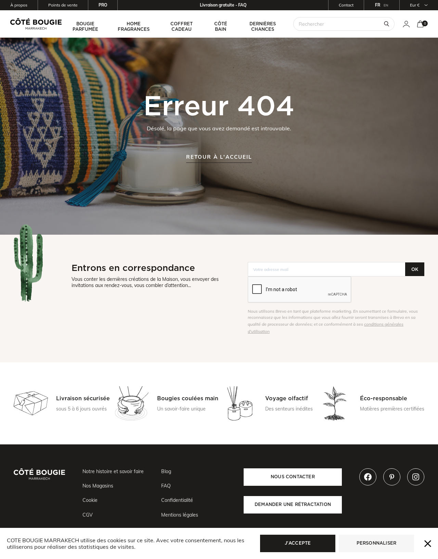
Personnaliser (377, 543)
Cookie (90, 500)
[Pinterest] (391, 476)
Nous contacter (293, 476)
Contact (346, 5)
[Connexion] (406, 24)
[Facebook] (367, 476)
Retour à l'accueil (219, 157)
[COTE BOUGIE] (36, 23)
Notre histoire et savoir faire (113, 471)
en (386, 5)
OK (414, 269)
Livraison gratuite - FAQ (223, 5)
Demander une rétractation (293, 504)
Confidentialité (177, 500)
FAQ (166, 486)
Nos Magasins (97, 486)
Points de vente (63, 5)
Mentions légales (179, 515)
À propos (18, 5)
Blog (166, 471)
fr (377, 5)
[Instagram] (415, 476)
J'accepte (298, 543)
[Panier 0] (420, 24)
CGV (87, 515)
